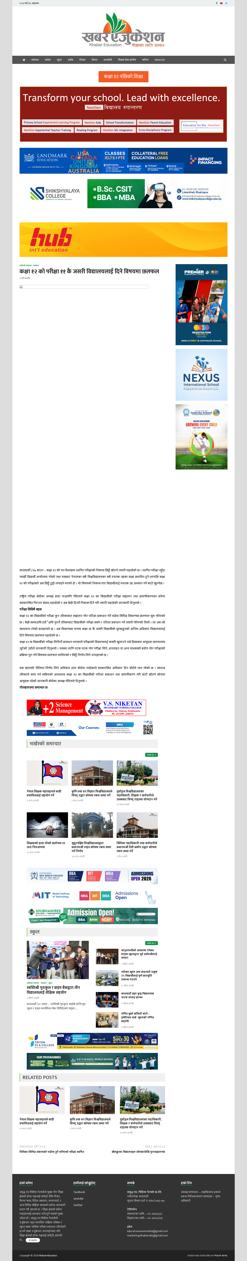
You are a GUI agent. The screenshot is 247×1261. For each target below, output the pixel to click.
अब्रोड (70, 60)
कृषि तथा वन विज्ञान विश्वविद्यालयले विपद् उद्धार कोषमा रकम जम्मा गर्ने (92, 793)
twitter (78, 1205)
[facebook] (216, 3)
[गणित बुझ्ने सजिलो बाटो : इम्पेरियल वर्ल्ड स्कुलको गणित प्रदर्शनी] (107, 1014)
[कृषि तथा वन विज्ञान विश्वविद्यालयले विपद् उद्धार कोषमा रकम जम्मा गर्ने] (92, 787)
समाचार (35, 60)
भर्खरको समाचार (26, 265)
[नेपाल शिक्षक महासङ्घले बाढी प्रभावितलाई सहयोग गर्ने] (47, 787)
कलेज (48, 60)
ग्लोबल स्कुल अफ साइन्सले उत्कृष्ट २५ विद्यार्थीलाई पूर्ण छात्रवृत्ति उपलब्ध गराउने (139, 976)
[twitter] (226, 3)
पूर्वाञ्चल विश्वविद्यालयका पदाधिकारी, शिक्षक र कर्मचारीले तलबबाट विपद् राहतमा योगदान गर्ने (137, 795)
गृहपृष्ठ (24, 60)
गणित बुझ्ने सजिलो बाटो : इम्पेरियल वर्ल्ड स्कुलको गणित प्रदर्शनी (137, 1017)
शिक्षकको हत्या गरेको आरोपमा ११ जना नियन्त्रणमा (46, 845)
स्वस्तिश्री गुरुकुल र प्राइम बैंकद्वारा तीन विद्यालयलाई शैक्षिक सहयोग (53, 990)
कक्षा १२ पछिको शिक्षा (123, 76)
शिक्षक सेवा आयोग (127, 60)
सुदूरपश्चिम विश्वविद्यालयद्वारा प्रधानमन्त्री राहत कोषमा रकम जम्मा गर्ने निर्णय (91, 847)
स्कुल (59, 60)
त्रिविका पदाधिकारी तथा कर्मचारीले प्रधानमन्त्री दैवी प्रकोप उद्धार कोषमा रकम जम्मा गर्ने (137, 847)
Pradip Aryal (220, 1255)
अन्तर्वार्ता (108, 60)
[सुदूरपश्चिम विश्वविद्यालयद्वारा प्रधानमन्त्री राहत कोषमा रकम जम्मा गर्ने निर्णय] (92, 839)
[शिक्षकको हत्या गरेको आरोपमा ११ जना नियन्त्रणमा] (47, 839)
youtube (79, 1198)
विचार (94, 60)
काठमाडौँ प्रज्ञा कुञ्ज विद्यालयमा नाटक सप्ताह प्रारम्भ (137, 995)
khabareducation (48, 1255)
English (160, 60)
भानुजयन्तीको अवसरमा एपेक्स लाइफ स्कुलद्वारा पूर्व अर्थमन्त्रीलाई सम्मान (139, 954)
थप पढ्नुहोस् (33, 1240)
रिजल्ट (82, 60)
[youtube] (221, 3)
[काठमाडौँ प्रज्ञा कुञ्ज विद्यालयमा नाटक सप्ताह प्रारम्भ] (107, 994)
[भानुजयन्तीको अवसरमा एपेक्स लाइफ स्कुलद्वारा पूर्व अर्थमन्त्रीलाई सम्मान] (107, 950)
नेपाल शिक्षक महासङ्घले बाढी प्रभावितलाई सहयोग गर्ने (44, 793)
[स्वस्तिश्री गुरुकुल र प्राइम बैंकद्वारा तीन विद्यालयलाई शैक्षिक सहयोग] (58, 942)
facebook (79, 1192)
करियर (145, 60)
